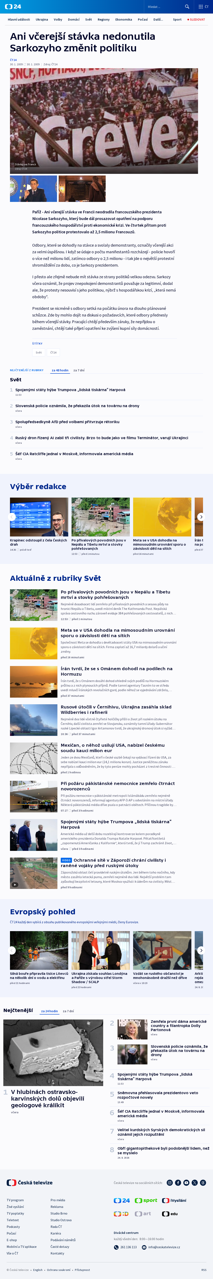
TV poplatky (15, 1213)
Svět (88, 19)
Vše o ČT (13, 1253)
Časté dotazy (60, 1246)
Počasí (143, 19)
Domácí (73, 19)
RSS (204, 1270)
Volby (58, 19)
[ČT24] (13, 6)
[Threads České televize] (203, 1182)
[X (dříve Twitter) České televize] (194, 1182)
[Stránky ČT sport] (146, 1200)
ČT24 (13, 60)
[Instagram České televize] (169, 1182)
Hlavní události (19, 19)
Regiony (104, 19)
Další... (158, 19)
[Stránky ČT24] (122, 1200)
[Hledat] (187, 6)
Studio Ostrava (61, 1220)
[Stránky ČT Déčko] (121, 1213)
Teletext (13, 1220)
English (37, 1270)
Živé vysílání (15, 1207)
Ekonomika (123, 19)
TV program (15, 1200)
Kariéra (56, 1233)
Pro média (58, 1200)
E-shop (12, 1240)
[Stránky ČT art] (143, 1213)
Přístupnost (82, 1270)
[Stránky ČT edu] (169, 1213)
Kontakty (57, 1253)
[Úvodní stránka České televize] (30, 1182)
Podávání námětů (63, 1240)
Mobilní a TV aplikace (22, 1246)
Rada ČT (56, 1227)
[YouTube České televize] (186, 1182)
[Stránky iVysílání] (174, 1200)
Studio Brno (59, 1213)
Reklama (57, 1207)
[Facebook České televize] (178, 1182)
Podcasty (13, 1227)
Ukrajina (42, 19)
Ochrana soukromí (58, 1270)
